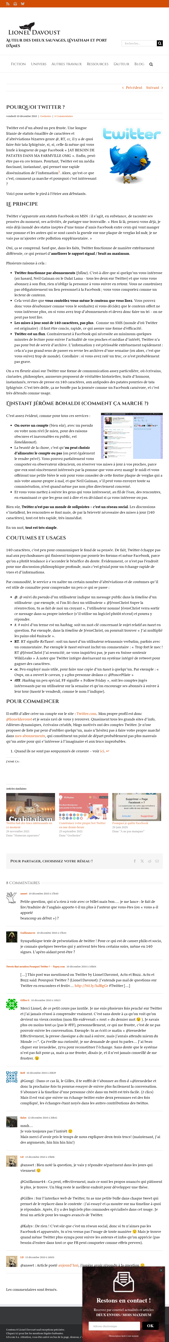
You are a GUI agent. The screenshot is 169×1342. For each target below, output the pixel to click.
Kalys (23, 1117)
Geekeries (45, 116)
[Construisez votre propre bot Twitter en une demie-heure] (83, 807)
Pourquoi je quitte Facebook (130, 823)
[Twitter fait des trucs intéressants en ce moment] (30, 807)
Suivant (152, 87)
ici (102, 751)
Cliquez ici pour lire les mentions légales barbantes (34, 1333)
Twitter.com (86, 713)
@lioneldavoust (19, 719)
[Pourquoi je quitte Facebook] (136, 807)
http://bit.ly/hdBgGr (91, 985)
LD (22, 1156)
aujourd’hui (68, 1265)
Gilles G (24, 1000)
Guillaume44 (27, 932)
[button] (151, 63)
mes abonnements (30, 735)
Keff (22, 1072)
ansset (23, 893)
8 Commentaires (63, 116)
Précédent (134, 87)
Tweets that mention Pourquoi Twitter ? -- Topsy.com (35, 966)
